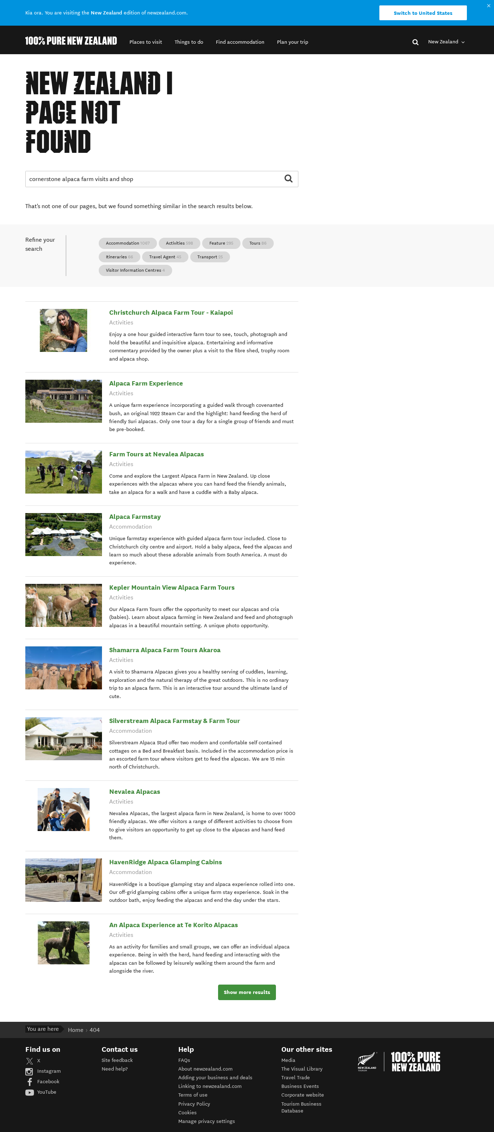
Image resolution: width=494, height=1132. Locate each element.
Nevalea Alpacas (134, 791)
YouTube (46, 1092)
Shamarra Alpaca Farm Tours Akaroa (165, 650)
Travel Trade (295, 1078)
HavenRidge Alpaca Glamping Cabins (165, 862)
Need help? (115, 1069)
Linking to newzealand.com (210, 1086)
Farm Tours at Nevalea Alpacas (156, 454)
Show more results (247, 992)
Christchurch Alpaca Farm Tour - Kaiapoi (171, 312)
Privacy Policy (194, 1104)
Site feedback (117, 1060)
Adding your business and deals (215, 1078)
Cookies (187, 1113)
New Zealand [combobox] (444, 42)
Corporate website (302, 1095)
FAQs (184, 1060)
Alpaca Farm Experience (146, 383)
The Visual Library (302, 1069)
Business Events (300, 1086)
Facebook (47, 1082)
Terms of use (193, 1095)
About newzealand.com (205, 1069)
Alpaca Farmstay (135, 516)
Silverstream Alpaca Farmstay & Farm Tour (174, 720)
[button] (145, 42)
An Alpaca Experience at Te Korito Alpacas (173, 925)
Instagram (48, 1071)
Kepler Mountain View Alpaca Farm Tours (172, 587)
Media (288, 1060)
